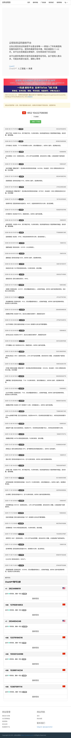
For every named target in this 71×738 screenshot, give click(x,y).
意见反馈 (4, 724)
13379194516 (16, 638)
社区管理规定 (6, 718)
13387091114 (16, 687)
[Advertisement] (35, 26)
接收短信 (35, 599)
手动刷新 (36, 116)
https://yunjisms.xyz (27, 735)
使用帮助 (59, 2)
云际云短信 (6, 2)
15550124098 (16, 654)
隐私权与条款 (6, 716)
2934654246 (15, 621)
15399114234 (16, 670)
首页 (28, 2)
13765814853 (16, 605)
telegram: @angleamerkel (44, 727)
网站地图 (39, 718)
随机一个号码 (36, 121)
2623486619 (15, 588)
